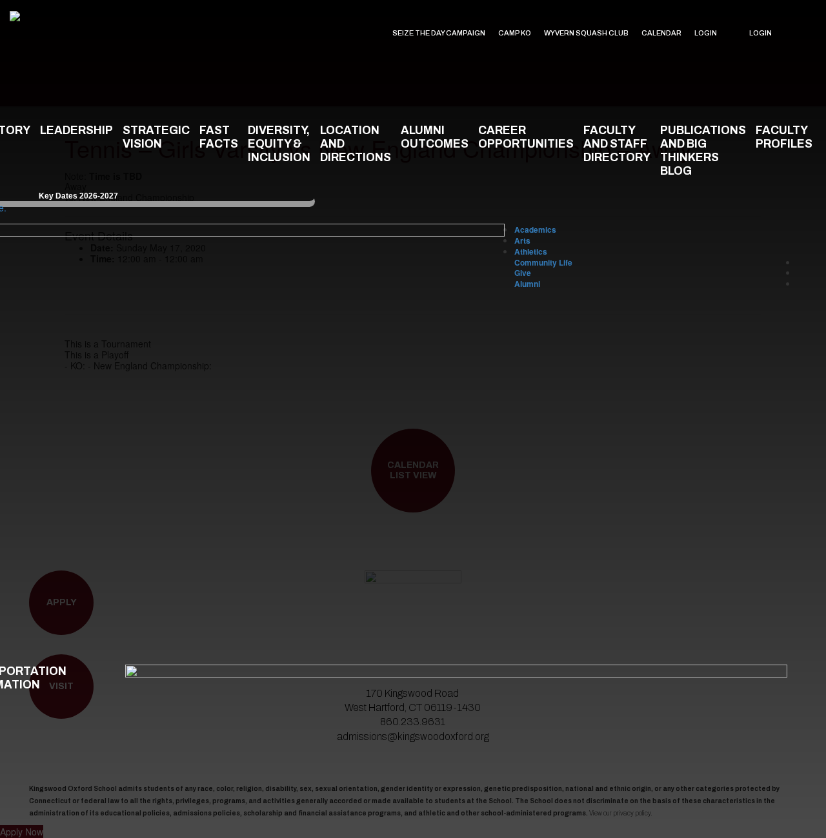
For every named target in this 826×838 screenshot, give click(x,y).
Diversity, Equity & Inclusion (279, 144)
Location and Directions (355, 144)
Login (705, 33)
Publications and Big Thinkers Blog (703, 150)
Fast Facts (218, 137)
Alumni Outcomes (434, 137)
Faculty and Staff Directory (616, 144)
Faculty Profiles (784, 137)
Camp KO (514, 33)
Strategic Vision (156, 137)
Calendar (661, 33)
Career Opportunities (526, 137)
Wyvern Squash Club (586, 33)
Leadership (76, 130)
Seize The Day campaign (438, 33)
